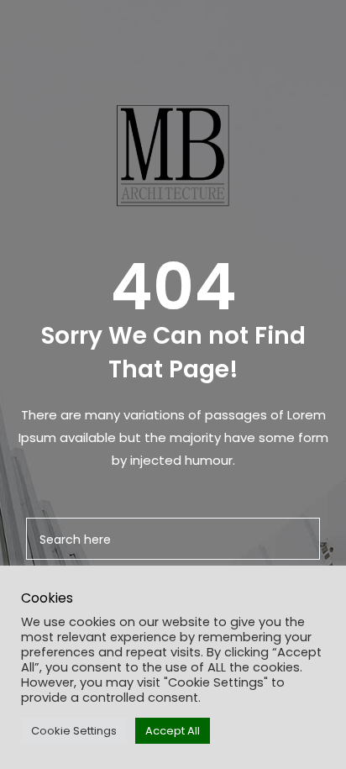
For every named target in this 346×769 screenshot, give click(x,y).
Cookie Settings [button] (74, 731)
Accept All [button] (172, 731)
